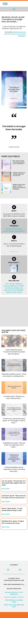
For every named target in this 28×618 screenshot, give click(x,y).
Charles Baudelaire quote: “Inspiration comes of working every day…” (14, 469)
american (13, 286)
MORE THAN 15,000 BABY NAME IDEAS (14, 606)
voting (19, 292)
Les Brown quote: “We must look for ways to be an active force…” (14, 497)
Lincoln (7, 290)
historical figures (12, 288)
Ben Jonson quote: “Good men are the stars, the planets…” (19, 162)
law (20, 288)
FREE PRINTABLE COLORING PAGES (14, 601)
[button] (14, 9)
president (20, 290)
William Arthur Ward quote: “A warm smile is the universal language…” (19, 187)
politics (13, 290)
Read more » (6, 489)
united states (11, 292)
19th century (10, 284)
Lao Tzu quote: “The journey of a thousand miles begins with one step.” (14, 483)
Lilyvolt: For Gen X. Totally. (14, 597)
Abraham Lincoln (19, 32)
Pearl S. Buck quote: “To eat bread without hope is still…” (12, 509)
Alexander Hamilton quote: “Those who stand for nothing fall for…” (14, 375)
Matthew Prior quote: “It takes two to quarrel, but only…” (13, 522)
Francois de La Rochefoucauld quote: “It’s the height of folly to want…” (14, 421)
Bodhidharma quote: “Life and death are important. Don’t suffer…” (14, 445)
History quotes (10, 34)
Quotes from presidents (17, 231)
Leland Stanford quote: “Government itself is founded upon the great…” (14, 352)
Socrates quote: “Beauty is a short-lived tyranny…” (14, 397)
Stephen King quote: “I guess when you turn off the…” (19, 174)
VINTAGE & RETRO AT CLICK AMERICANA (14, 593)
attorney (20, 286)
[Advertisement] (14, 55)
